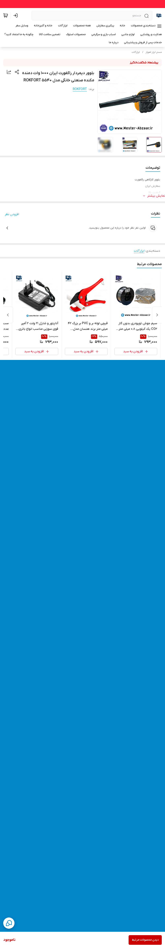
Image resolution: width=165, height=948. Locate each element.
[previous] (157, 315)
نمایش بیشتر (156, 196)
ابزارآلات (136, 52)
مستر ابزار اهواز (154, 52)
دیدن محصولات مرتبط (145, 940)
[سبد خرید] (5, 15)
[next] (8, 315)
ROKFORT (80, 89)
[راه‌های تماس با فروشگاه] (8, 923)
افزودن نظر (12, 214)
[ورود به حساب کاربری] (16, 15)
